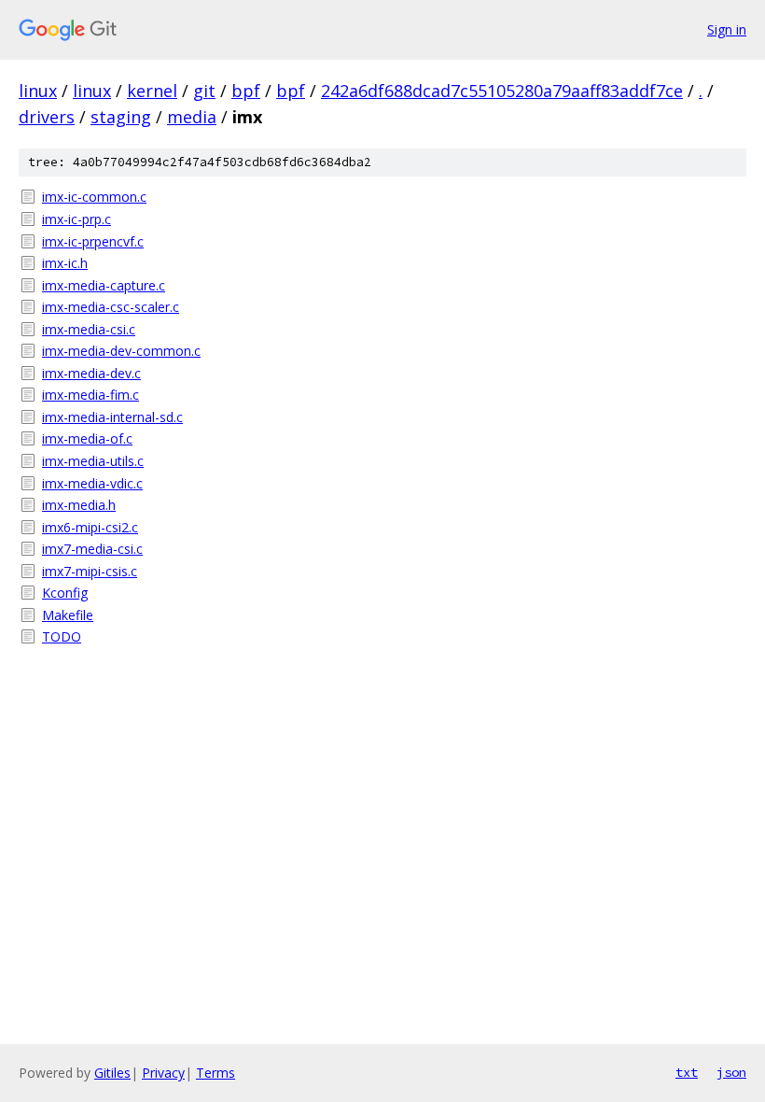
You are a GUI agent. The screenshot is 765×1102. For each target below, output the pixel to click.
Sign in (726, 29)
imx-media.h (79, 505)
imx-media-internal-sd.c (112, 417)
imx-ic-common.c (94, 196)
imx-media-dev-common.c (121, 351)
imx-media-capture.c (103, 285)
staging (120, 117)
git (204, 90)
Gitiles (112, 1072)
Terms (215, 1072)
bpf (245, 90)
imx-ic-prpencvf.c (93, 241)
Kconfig (65, 592)
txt (686, 1072)
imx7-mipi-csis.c (89, 571)
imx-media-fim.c (90, 394)
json (731, 1072)
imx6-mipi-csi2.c (90, 527)
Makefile (67, 615)
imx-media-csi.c (88, 329)
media (191, 117)
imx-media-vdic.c (92, 483)
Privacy (163, 1072)
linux (38, 90)
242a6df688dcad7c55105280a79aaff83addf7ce (502, 90)
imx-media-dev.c (91, 373)
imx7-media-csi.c (92, 549)
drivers (47, 117)
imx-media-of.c (87, 438)
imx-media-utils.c (93, 461)
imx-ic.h (65, 263)
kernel (152, 90)
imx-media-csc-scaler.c (110, 307)
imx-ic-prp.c (76, 219)
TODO (61, 636)
